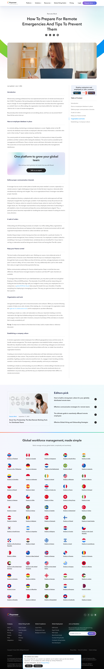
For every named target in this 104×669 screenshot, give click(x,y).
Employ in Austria (12, 521)
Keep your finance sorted (78, 116)
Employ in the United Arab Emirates (14, 568)
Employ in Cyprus (86, 600)
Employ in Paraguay (68, 589)
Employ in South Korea (13, 532)
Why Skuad (10, 630)
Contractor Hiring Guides (58, 640)
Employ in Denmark (50, 521)
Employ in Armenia (12, 579)
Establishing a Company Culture (80, 122)
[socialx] (54, 35)
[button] (29, 3)
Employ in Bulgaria (50, 532)
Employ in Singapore (50, 459)
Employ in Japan (11, 511)
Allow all (29, 665)
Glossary (21, 637)
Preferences (38, 665)
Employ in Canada (31, 459)
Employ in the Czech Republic (87, 533)
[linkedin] (50, 35)
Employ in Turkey (86, 511)
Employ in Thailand (12, 459)
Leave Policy (38, 627)
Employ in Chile (30, 500)
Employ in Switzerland (69, 511)
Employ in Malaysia (68, 480)
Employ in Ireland (49, 480)
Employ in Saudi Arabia (88, 521)
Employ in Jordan (86, 579)
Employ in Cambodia (69, 600)
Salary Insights (22, 627)
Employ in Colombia (12, 480)
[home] (12, 3)
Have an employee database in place (82, 106)
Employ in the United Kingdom (31, 568)
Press (8, 637)
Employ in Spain (30, 490)
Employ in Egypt (30, 544)
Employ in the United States (50, 568)
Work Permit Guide (57, 635)
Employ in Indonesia (31, 480)
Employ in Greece (49, 544)
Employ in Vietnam (12, 500)
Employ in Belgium (31, 521)
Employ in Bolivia (30, 579)
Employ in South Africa (69, 459)
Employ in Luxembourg (88, 544)
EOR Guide (55, 627)
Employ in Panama (68, 556)
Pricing (72, 3)
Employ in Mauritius (31, 589)
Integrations (10, 640)
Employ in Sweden (50, 511)
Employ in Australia (87, 469)
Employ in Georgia (50, 579)
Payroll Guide (55, 630)
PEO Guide (55, 632)
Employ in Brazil (67, 469)
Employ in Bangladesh (51, 600)
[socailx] (85, 614)
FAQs (20, 640)
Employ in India (86, 459)
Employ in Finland (68, 521)
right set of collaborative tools (18, 308)
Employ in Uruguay (68, 567)
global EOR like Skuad (22, 286)
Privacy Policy (45, 662)
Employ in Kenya (30, 511)
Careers (9, 635)
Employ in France (67, 490)
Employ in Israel (67, 544)
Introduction (74, 103)
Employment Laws (40, 630)
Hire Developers (56, 642)
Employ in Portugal (87, 490)
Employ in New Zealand (32, 556)
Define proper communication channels (82, 109)
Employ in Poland (12, 490)
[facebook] (46, 35)
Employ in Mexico (87, 480)
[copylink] (58, 35)
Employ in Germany (31, 469)
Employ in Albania (87, 567)
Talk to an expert (36, 170)
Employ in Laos (11, 589)
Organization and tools (78, 119)
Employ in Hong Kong (69, 500)
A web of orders (75, 113)
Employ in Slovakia (12, 600)
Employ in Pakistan (50, 589)
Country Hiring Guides (58, 637)
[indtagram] (95, 614)
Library (20, 632)
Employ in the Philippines (14, 469)
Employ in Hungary (68, 579)
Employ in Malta (11, 556)
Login (79, 3)
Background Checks (40, 632)
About (9, 627)
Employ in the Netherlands (52, 469)
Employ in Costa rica (50, 490)
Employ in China (49, 500)
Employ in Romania (87, 556)
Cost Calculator (22, 630)
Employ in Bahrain (31, 600)
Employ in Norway (49, 556)
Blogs (20, 635)
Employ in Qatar (86, 589)
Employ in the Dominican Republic (14, 545)
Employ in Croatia (68, 532)
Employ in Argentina (31, 532)
